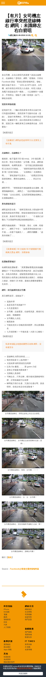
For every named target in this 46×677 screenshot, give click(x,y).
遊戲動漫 (29, 629)
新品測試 (7, 647)
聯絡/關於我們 (9, 662)
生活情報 (28, 612)
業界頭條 (28, 644)
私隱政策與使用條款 (24, 668)
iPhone (6, 609)
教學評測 (8, 641)
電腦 (5, 614)
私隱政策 (7, 657)
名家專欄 (28, 650)
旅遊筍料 (28, 617)
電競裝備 (28, 634)
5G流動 (6, 612)
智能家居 (7, 619)
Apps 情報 (8, 650)
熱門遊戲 (28, 632)
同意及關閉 (23, 674)
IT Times (30, 641)
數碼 (5, 617)
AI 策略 (27, 647)
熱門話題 (28, 619)
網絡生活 (29, 606)
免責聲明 (7, 659)
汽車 (5, 625)
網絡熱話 (28, 609)
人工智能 (7, 627)
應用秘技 (7, 644)
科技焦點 (8, 606)
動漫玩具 (28, 637)
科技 (5, 622)
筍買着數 (28, 614)
